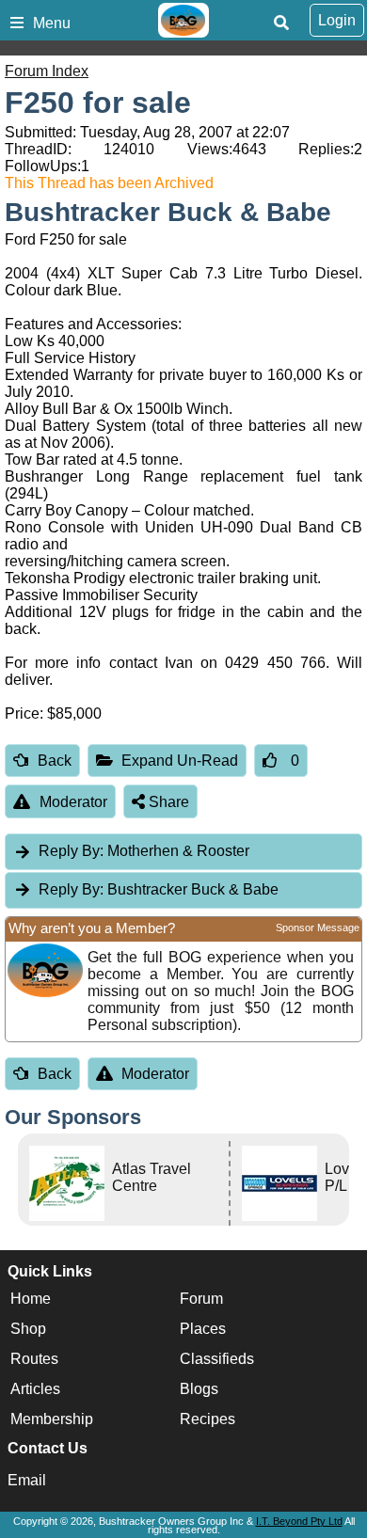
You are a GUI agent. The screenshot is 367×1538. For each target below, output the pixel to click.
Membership (51, 1419)
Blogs (199, 1389)
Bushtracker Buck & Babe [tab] (159, 889)
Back (55, 761)
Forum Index (46, 71)
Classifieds (217, 1359)
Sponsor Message (317, 927)
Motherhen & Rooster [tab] (144, 851)
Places (203, 1329)
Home (30, 1299)
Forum (201, 1299)
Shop (28, 1329)
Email (27, 1480)
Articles (35, 1389)
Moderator (73, 802)
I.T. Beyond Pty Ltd (299, 1521)
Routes (34, 1359)
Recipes (207, 1419)
